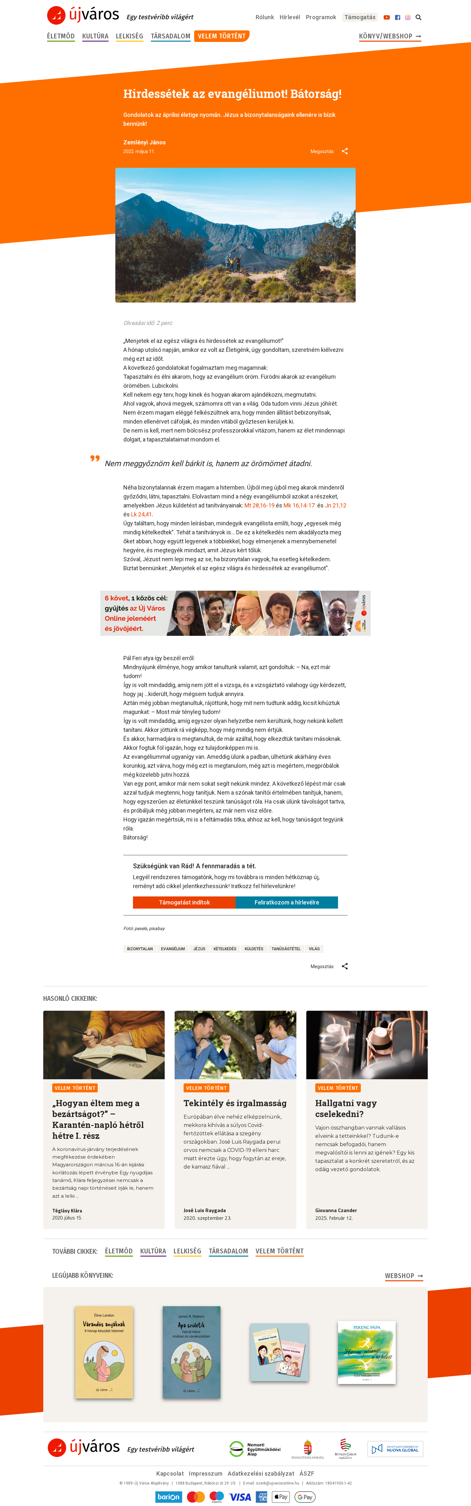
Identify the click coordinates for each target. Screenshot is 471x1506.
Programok (321, 17)
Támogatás (360, 17)
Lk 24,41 (141, 514)
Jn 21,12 (335, 505)
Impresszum (206, 1473)
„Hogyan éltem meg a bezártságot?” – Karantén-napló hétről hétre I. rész (98, 1119)
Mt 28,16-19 (259, 505)
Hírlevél (290, 17)
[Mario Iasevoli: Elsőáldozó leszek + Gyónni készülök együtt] (279, 1352)
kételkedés (225, 949)
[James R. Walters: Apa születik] (191, 1352)
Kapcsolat (170, 1473)
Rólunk (265, 17)
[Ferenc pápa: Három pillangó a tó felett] (367, 1352)
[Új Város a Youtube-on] (387, 17)
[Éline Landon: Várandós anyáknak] (104, 1352)
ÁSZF (307, 1473)
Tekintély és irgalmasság (235, 1102)
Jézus (199, 949)
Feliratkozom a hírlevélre (287, 902)
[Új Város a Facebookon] (397, 17)
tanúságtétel (286, 949)
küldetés (254, 949)
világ (314, 949)
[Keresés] (418, 17)
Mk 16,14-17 (299, 505)
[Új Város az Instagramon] (407, 17)
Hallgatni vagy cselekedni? (346, 1108)
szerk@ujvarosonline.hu (277, 1483)
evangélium (173, 949)
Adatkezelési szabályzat (261, 1473)
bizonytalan (140, 949)
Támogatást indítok (184, 902)
